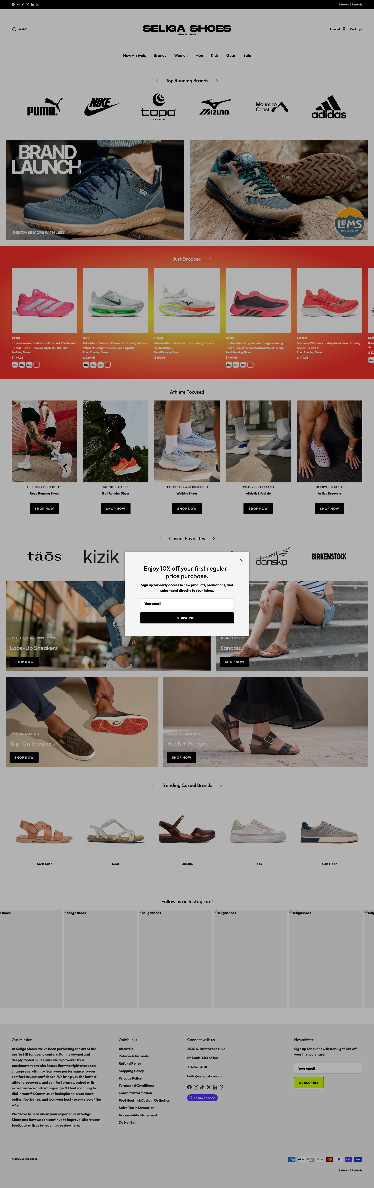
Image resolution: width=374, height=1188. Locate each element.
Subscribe (187, 618)
